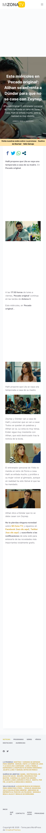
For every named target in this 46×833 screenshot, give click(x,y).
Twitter (34, 529)
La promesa (31, 141)
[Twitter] (8, 751)
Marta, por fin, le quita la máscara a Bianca (22, 781)
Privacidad (39, 813)
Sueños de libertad (11, 774)
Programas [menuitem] (18, 739)
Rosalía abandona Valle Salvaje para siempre (22, 789)
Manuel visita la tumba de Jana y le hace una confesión (23, 765)
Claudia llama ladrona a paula (17, 780)
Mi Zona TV (17, 526)
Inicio (5, 809)
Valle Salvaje (28, 144)
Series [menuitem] (29, 739)
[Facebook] (4, 751)
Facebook (10, 529)
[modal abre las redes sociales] (24, 153)
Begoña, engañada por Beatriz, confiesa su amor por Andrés (20, 777)
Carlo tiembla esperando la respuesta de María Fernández (22, 767)
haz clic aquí (22, 529)
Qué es (11, 813)
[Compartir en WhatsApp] (18, 153)
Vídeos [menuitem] (38, 739)
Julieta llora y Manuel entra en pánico (20, 770)
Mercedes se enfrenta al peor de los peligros (21, 791)
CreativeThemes (13, 830)
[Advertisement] (23, 33)
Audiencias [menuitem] (20, 743)
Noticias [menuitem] (6, 739)
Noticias (29, 121)
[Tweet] (13, 153)
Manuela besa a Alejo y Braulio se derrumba (22, 793)
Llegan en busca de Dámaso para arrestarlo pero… (21, 787)
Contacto (20, 813)
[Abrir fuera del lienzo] (42, 4)
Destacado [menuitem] (8, 743)
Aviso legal (29, 813)
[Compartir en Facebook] (7, 153)
